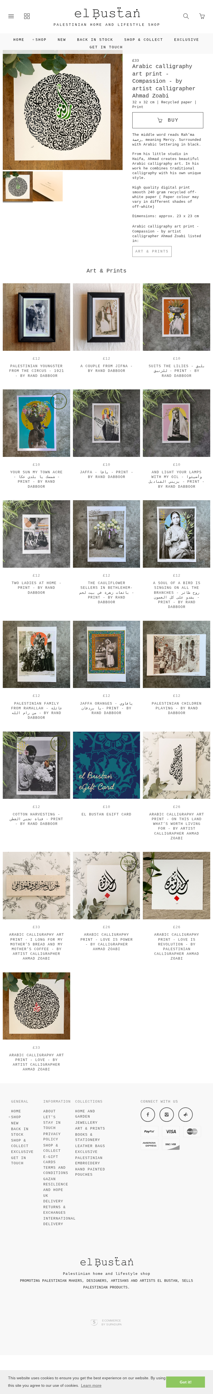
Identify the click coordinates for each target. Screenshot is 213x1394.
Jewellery (86, 1123)
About (49, 1111)
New (62, 40)
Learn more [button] (91, 1385)
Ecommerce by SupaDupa (112, 1322)
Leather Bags (90, 1146)
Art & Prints (152, 251)
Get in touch (106, 47)
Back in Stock (95, 40)
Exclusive (186, 40)
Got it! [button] (186, 1382)
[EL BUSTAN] (107, 13)
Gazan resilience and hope (55, 1184)
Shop (41, 40)
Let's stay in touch (52, 1122)
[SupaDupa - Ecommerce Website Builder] (94, 1323)
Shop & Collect (143, 40)
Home (18, 40)
